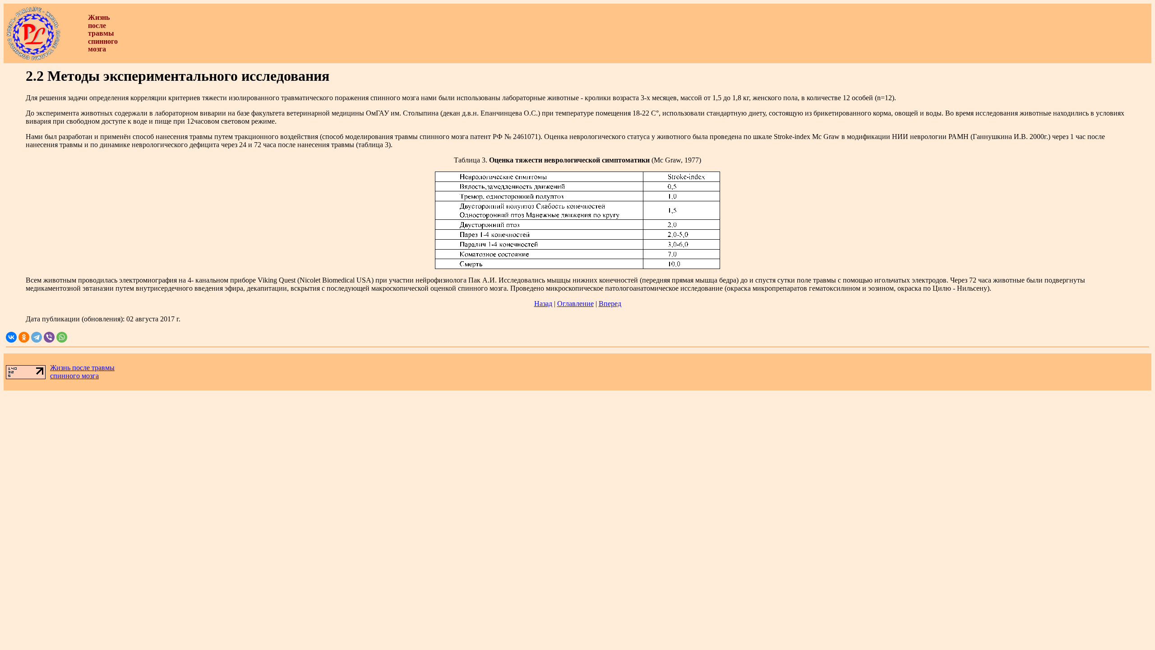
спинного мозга (74, 376)
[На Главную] (33, 58)
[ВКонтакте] (11, 337)
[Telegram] (36, 337)
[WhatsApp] (61, 337)
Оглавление (575, 303)
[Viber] (49, 337)
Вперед (610, 303)
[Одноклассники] (23, 337)
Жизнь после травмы (82, 367)
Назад (543, 303)
